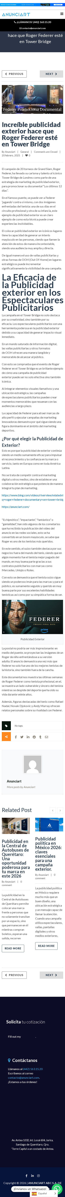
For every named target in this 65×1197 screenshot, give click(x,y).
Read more (13, 948)
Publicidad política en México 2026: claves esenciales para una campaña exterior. (48, 854)
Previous (16, 73)
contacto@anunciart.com (23, 1077)
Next (49, 73)
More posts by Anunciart (21, 787)
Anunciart (10, 151)
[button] (57, 1189)
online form (28, 1036)
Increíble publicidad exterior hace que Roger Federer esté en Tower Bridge (31, 134)
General (24, 151)
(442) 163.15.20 (33, 1069)
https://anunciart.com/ (15, 506)
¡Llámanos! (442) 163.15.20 (33, 22)
